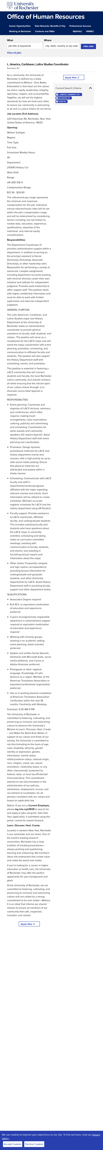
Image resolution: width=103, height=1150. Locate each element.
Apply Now (26, 924)
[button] (74, 88)
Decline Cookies (34, 1144)
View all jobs (14, 53)
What (10, 40)
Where (47, 40)
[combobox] (24, 43)
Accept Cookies (12, 1144)
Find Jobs (88, 46)
